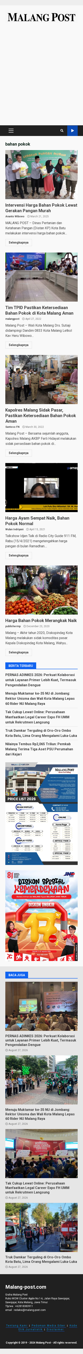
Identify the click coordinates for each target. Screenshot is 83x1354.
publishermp (13, 626)
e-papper (72, 131)
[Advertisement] (41, 76)
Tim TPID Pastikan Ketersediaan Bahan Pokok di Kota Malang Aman (41, 277)
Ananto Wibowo (14, 216)
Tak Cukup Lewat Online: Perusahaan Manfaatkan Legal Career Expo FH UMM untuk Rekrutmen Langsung (37, 717)
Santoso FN (12, 426)
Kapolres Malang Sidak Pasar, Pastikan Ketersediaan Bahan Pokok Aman (41, 379)
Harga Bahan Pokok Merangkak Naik (41, 590)
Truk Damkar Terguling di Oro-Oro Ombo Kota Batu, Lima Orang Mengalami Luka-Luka (41, 1227)
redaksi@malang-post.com (30, 1310)
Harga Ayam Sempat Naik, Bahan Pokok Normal (41, 487)
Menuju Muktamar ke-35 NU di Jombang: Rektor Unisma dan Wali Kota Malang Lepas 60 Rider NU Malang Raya (40, 698)
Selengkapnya (19, 242)
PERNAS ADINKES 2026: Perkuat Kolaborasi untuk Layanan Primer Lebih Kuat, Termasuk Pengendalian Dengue (40, 680)
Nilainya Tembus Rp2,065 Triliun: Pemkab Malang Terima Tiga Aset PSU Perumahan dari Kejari (39, 749)
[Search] (61, 131)
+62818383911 (24, 1306)
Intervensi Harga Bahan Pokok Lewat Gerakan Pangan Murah (41, 174)
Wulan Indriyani (14, 529)
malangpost (12, 318)
